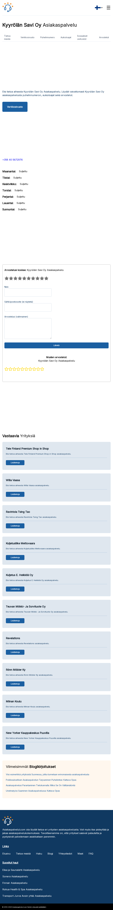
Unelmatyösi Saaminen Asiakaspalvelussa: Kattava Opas (33, 791)
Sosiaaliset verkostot (82, 37)
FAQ (91, 853)
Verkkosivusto (27, 37)
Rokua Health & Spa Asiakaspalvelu (22, 889)
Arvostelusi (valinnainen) (16, 316)
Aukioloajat (66, 37)
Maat (80, 853)
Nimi (6, 287)
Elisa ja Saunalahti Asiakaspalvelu (21, 869)
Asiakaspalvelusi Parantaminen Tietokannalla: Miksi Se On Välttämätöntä (40, 785)
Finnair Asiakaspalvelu (14, 882)
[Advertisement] (56, 66)
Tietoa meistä (7, 37)
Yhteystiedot (65, 853)
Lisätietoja (15, 462)
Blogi (50, 853)
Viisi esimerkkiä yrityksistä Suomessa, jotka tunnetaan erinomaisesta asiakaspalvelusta (47, 774)
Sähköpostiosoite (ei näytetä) (18, 301)
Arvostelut (104, 37)
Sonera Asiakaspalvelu (15, 876)
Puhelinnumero (47, 37)
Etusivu (6, 853)
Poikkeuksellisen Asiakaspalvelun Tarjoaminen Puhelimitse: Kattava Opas (41, 780)
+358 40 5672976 (12, 159)
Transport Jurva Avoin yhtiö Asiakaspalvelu (26, 895)
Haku (39, 853)
